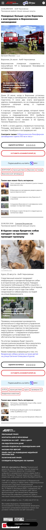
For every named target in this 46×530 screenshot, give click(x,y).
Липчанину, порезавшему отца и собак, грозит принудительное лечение (26, 404)
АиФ (18, 56)
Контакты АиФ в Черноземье (15, 437)
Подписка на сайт (10, 440)
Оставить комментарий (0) (23, 153)
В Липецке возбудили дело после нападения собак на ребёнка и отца (25, 410)
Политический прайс (12, 458)
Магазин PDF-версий (11, 449)
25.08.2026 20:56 (7, 224)
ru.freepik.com (6, 270)
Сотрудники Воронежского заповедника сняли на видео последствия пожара (26, 205)
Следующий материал (22, 524)
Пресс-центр (26, 440)
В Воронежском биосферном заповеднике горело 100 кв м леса (22, 135)
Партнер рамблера (31, 519)
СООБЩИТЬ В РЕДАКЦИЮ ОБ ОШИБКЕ (18, 461)
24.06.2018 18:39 (7, 9)
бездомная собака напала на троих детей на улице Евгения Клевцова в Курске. (19, 355)
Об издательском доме (13, 443)
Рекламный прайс (10, 434)
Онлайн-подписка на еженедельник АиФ (21, 446)
